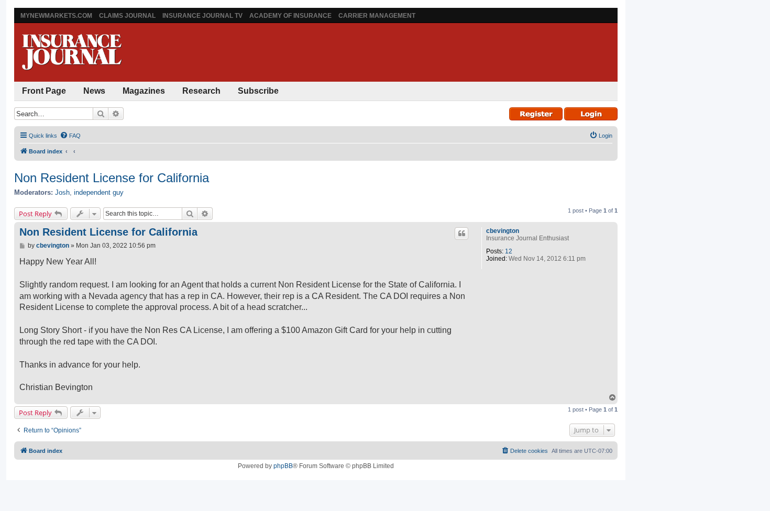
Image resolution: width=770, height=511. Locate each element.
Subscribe (258, 90)
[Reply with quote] (461, 233)
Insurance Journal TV (202, 15)
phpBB (283, 466)
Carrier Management (376, 15)
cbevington (502, 231)
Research (201, 90)
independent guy (99, 192)
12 (508, 251)
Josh (62, 192)
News (94, 90)
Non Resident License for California (111, 178)
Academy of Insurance (290, 15)
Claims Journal (127, 15)
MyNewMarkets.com (56, 15)
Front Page (44, 90)
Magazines (144, 90)
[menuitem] (70, 135)
